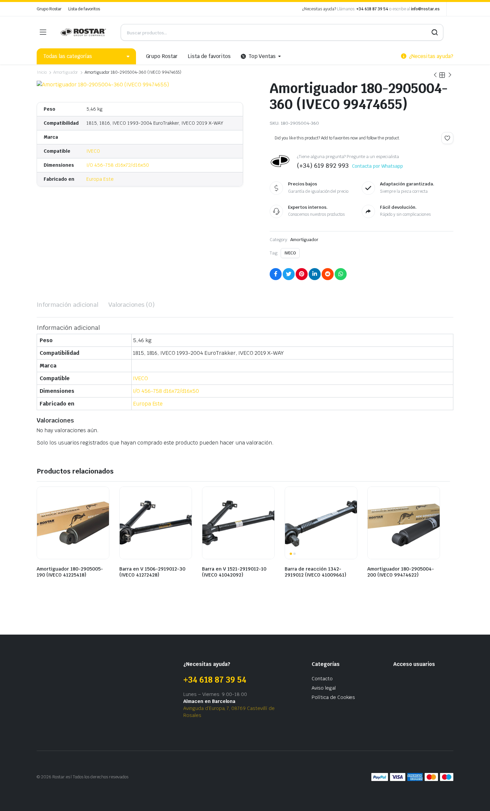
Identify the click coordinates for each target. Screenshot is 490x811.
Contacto (322, 679)
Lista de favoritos (84, 9)
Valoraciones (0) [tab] (131, 304)
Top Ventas (262, 56)
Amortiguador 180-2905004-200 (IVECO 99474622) (400, 572)
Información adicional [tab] (67, 304)
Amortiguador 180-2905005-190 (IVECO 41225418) (70, 572)
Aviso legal (324, 688)
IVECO (93, 151)
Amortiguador (65, 72)
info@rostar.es (425, 9)
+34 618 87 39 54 (372, 9)
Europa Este (100, 179)
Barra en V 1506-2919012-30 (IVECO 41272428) (152, 572)
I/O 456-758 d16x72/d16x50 (117, 165)
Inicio (42, 72)
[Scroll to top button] (475, 796)
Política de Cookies (333, 697)
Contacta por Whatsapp (377, 166)
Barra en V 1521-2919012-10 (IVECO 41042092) (234, 572)
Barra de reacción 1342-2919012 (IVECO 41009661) (315, 572)
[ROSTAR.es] (83, 32)
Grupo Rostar (49, 9)
